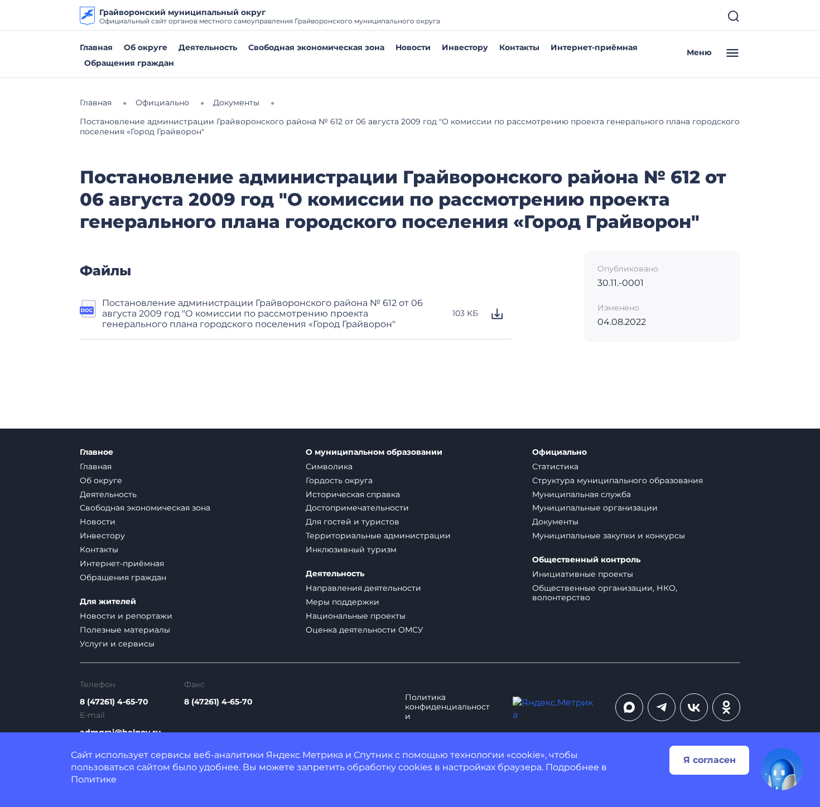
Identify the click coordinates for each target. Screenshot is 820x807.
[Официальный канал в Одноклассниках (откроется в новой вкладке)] (726, 707)
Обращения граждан (129, 63)
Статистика (555, 466)
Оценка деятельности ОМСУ (364, 630)
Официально (559, 452)
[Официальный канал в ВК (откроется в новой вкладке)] (694, 707)
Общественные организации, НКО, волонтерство (604, 592)
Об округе (145, 47)
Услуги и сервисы (117, 644)
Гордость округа (339, 480)
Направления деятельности (363, 588)
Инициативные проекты (582, 574)
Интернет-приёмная (594, 47)
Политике (94, 779)
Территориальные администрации (378, 536)
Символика (329, 466)
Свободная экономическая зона (316, 47)
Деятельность (208, 47)
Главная (96, 47)
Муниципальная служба (581, 494)
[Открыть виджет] (782, 769)
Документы (555, 522)
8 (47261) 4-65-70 (114, 702)
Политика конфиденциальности (447, 707)
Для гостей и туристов (352, 522)
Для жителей (108, 601)
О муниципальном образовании (374, 452)
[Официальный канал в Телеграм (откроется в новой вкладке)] (662, 707)
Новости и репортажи (126, 616)
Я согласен (709, 760)
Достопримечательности (357, 508)
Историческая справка (353, 494)
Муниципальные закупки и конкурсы (608, 536)
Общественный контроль (586, 560)
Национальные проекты (356, 616)
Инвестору (465, 47)
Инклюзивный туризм (351, 550)
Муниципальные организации (595, 508)
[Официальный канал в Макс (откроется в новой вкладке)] (629, 707)
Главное (96, 452)
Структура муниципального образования (617, 480)
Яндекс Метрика (304, 755)
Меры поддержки (342, 602)
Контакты (519, 47)
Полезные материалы (125, 630)
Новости (413, 47)
